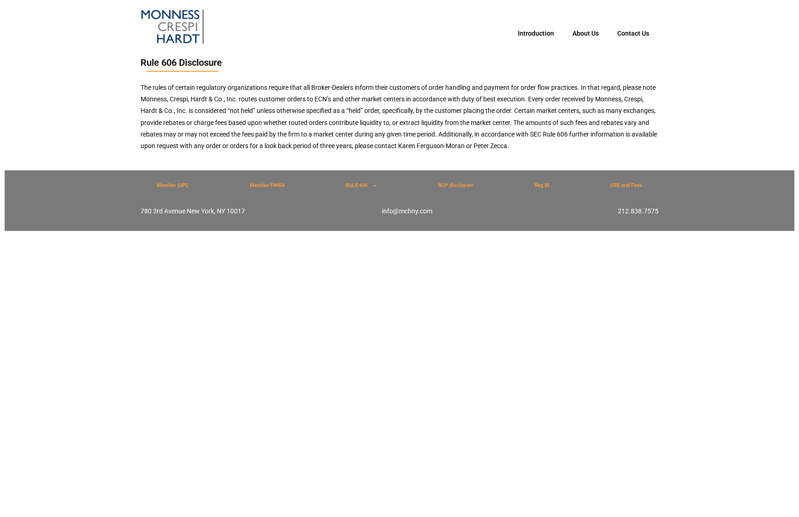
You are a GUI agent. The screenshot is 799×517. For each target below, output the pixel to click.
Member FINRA (267, 185)
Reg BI (542, 185)
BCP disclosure (455, 185)
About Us (585, 33)
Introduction (536, 33)
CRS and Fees (626, 185)
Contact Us (633, 33)
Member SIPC (173, 185)
